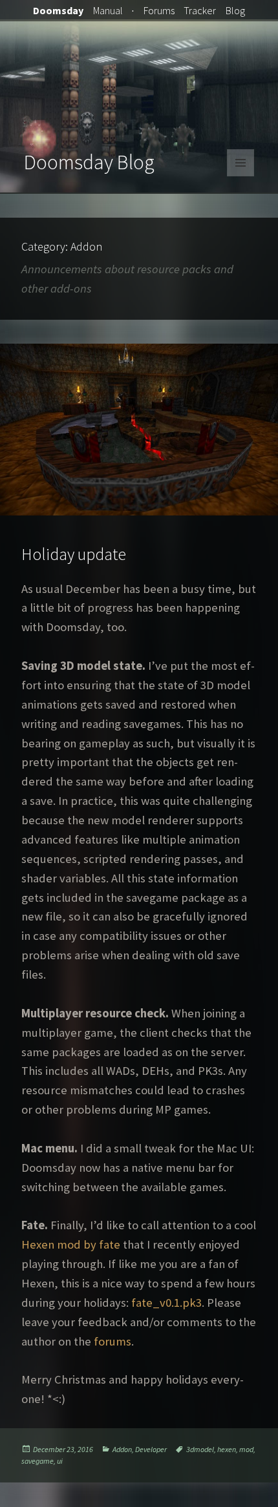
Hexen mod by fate (70, 1244)
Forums (159, 10)
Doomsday (58, 10)
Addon (122, 1449)
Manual (108, 10)
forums (112, 1341)
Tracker (200, 10)
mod (246, 1449)
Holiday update (73, 554)
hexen (226, 1449)
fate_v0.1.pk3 (166, 1302)
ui (60, 1461)
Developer (151, 1449)
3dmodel (200, 1449)
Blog (235, 10)
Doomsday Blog (89, 162)
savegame (37, 1461)
